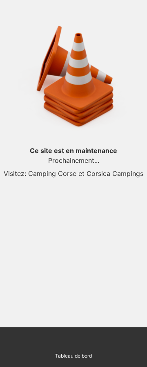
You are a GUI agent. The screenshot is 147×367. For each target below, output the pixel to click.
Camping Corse (52, 173)
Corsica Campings (115, 173)
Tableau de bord (73, 356)
